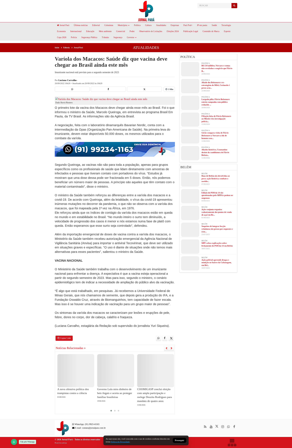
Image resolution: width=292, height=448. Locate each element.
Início (57, 48)
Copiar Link (65, 338)
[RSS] (205, 426)
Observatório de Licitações (150, 31)
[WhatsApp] (14, 442)
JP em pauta (202, 25)
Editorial (96, 25)
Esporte (227, 31)
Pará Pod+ (187, 25)
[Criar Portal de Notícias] (232, 442)
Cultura (148, 25)
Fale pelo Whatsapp (27, 442)
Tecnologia (226, 25)
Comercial (120, 31)
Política (137, 25)
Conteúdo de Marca (211, 31)
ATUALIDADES (146, 47)
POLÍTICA (187, 57)
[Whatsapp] (72, 89)
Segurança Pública (89, 37)
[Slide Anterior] (166, 348)
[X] (144, 89)
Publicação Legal (190, 31)
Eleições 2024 (173, 31)
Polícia (74, 37)
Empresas (175, 25)
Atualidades (161, 25)
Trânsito (105, 37)
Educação (90, 31)
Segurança (117, 37)
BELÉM (185, 167)
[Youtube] (211, 426)
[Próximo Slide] (171, 348)
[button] (111, 410)
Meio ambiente (105, 31)
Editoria (66, 48)
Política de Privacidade (120, 442)
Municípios (122, 25)
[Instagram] (222, 426)
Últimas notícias (81, 25)
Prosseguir (179, 440)
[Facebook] (108, 89)
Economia (61, 31)
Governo (130, 37)
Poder (132, 31)
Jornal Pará (64, 25)
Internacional (76, 31)
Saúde (214, 25)
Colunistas (108, 25)
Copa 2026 (61, 37)
